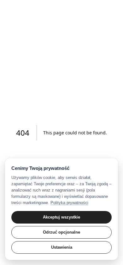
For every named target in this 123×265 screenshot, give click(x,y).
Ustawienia (61, 247)
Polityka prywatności (69, 202)
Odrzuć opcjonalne (61, 232)
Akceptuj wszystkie (61, 217)
